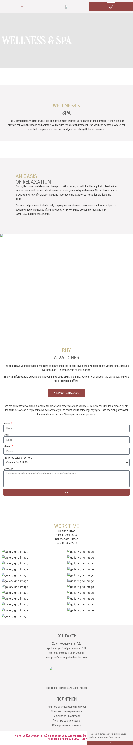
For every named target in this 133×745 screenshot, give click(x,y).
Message (8, 469)
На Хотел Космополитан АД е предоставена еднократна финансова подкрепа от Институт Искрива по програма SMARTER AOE (69, 737)
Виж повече (115, 737)
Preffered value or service (17, 457)
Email (6, 435)
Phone (7, 446)
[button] (22, 6)
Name (7, 423)
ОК (110, 743)
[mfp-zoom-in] (33, 552)
